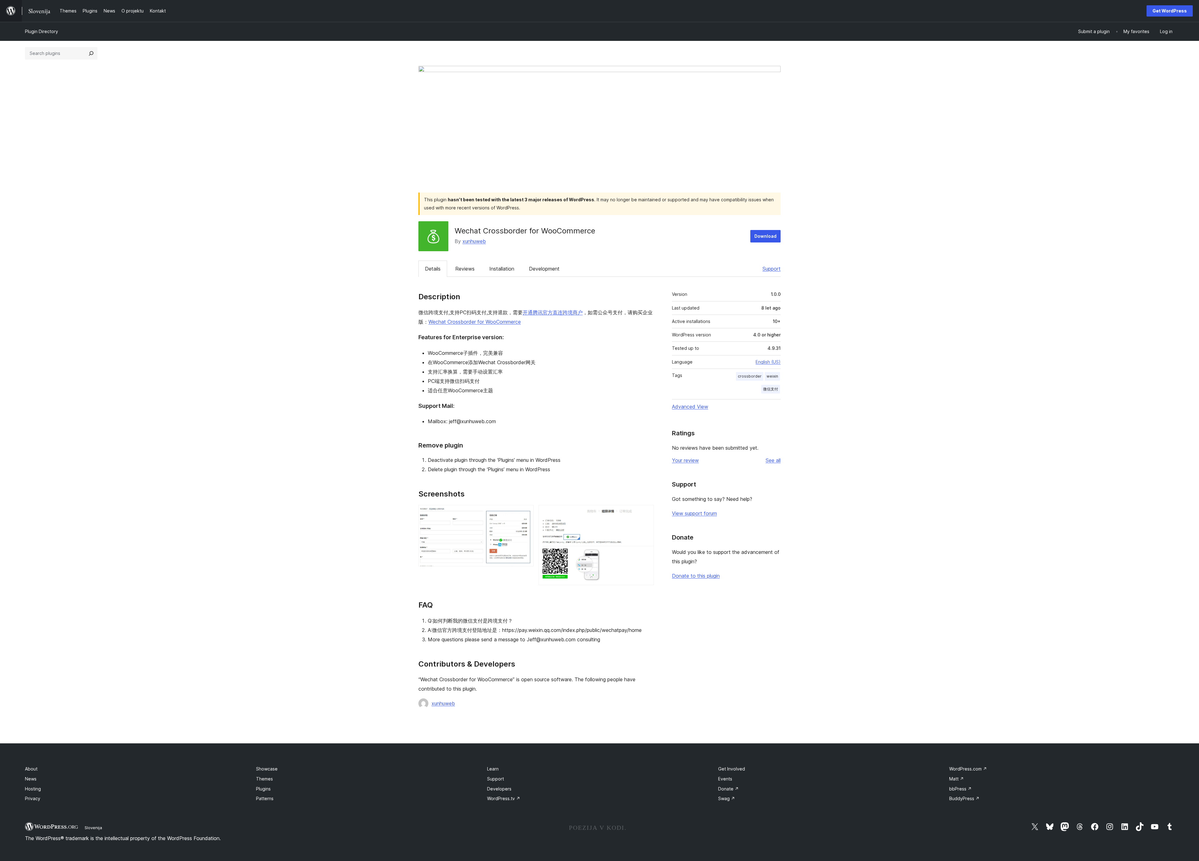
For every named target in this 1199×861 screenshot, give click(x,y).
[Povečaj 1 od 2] (525, 513)
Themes (264, 778)
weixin (772, 376)
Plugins (263, 788)
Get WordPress (1169, 10)
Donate (728, 788)
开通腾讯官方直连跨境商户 (553, 312)
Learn (493, 768)
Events (725, 778)
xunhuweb (474, 241)
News (31, 778)
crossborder (750, 376)
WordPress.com (968, 768)
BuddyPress (964, 798)
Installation (501, 269)
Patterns (265, 798)
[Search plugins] (91, 53)
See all (773, 460)
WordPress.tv (503, 798)
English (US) (768, 361)
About (31, 768)
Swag (726, 798)
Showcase (267, 768)
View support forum (694, 513)
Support (771, 269)
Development (544, 269)
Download (765, 236)
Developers (499, 788)
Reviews (465, 269)
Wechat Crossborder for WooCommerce (474, 322)
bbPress (960, 788)
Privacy (32, 798)
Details (433, 269)
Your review (685, 460)
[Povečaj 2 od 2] (645, 513)
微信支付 (770, 389)
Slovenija (93, 827)
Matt (956, 778)
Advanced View (690, 407)
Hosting (33, 788)
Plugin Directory (41, 31)
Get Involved (731, 768)
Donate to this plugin (696, 576)
